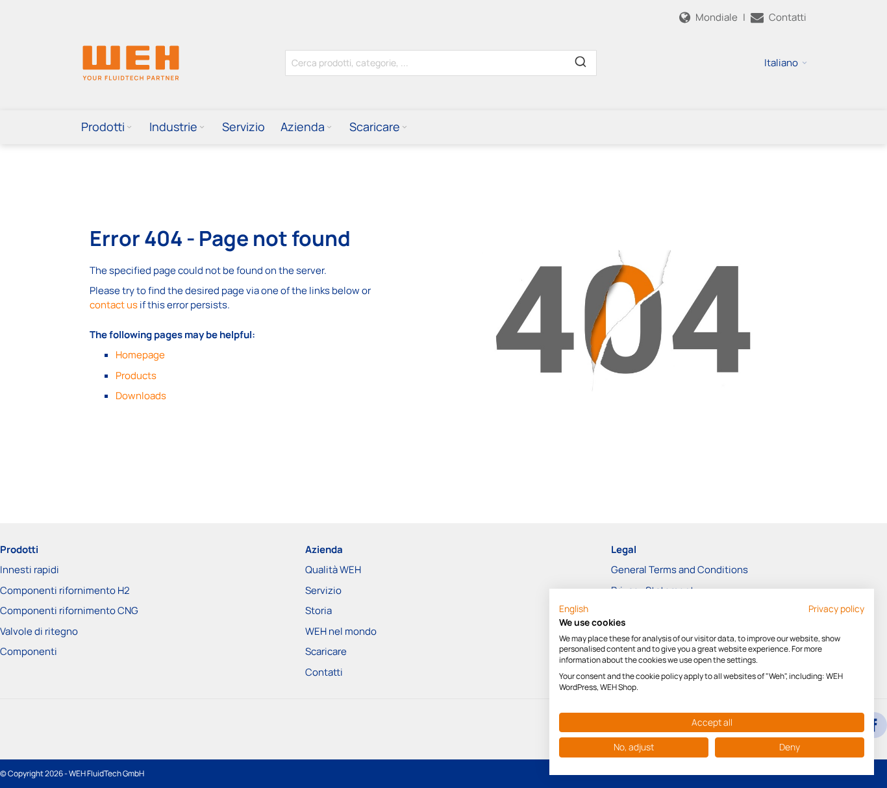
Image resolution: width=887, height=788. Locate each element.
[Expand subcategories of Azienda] (329, 127)
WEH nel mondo (341, 631)
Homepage (140, 355)
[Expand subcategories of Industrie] (201, 127)
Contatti (324, 672)
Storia (318, 610)
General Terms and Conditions (679, 569)
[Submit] (580, 60)
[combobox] (441, 63)
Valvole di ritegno (39, 631)
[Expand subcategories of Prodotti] (129, 127)
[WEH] (130, 62)
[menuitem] (107, 126)
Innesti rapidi (29, 569)
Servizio (323, 590)
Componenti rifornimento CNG (69, 610)
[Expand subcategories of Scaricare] (404, 127)
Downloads (141, 395)
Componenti (28, 651)
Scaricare (326, 651)
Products (136, 375)
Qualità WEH (333, 569)
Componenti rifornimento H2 (65, 590)
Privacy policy (836, 608)
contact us (114, 305)
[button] (786, 63)
